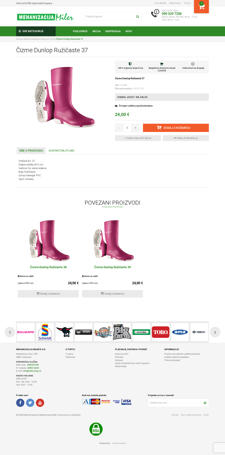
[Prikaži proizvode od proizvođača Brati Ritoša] (122, 332)
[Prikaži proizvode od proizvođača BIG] (45, 332)
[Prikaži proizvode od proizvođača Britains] (103, 332)
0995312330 (33, 368)
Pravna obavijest (172, 360)
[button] (10, 332)
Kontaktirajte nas (61, 150)
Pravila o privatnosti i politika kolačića (182, 354)
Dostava (119, 360)
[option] (48, 259)
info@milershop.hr (32, 371)
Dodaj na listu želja (139, 138)
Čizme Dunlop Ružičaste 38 (48, 267)
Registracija (175, 3)
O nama (69, 354)
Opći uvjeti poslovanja (191, 415)
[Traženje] (137, 16)
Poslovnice (70, 357)
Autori (206, 415)
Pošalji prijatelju (187, 138)
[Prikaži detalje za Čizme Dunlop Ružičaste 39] (112, 240)
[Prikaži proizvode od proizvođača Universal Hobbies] (64, 332)
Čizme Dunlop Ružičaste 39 (112, 267)
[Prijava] (205, 403)
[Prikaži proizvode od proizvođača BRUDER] (199, 332)
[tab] (31, 150)
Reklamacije (120, 366)
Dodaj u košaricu (50, 293)
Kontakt (175, 415)
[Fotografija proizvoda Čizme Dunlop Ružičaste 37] (63, 96)
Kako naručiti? (121, 354)
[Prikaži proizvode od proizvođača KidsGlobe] (83, 332)
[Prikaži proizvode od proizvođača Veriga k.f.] (180, 332)
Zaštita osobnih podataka (176, 357)
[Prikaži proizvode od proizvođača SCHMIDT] (26, 332)
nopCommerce (119, 443)
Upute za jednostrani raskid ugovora (132, 363)
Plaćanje (119, 357)
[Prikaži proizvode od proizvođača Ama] (160, 332)
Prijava (187, 3)
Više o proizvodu (31, 150)
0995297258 (33, 365)
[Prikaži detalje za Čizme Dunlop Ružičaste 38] (48, 240)
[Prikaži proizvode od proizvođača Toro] (141, 332)
